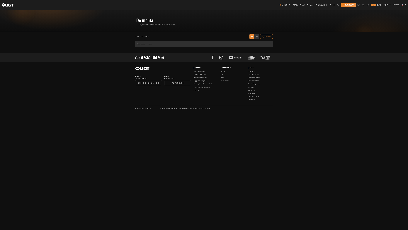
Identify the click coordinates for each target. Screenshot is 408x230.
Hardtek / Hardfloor (200, 74)
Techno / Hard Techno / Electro (203, 84)
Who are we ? (252, 90)
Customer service (253, 74)
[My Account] (363, 5)
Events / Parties (392, 4)
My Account (178, 82)
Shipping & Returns (254, 77)
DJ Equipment (323, 5)
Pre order (197, 90)
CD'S (303, 5)
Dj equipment (225, 81)
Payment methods (254, 81)
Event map (251, 93)
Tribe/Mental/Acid (199, 71)
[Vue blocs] (251, 36)
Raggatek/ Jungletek (200, 81)
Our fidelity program (254, 84)
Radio (377, 5)
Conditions (251, 71)
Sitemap (207, 108)
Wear (222, 77)
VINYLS (295, 5)
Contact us (251, 100)
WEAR (312, 5)
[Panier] (367, 5)
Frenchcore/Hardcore (200, 77)
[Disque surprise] (333, 5)
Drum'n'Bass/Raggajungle (202, 87)
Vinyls (223, 71)
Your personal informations (168, 108)
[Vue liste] (256, 36)
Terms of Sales (183, 108)
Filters (268, 36)
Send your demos (253, 96)
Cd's (222, 74)
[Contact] (358, 5)
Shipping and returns (196, 108)
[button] (300, 5)
